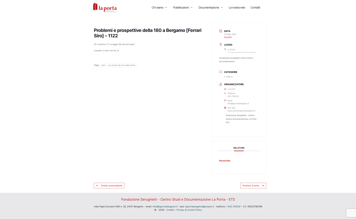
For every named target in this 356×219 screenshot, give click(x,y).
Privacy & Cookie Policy (189, 209)
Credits (170, 209)
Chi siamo (157, 7)
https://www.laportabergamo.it (241, 111)
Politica (229, 77)
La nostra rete (237, 7)
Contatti (255, 7)
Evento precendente (111, 185)
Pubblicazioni (181, 7)
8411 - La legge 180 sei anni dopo (118, 65)
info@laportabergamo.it (238, 103)
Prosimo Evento (251, 185)
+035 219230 (233, 206)
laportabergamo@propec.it (199, 206)
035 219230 (233, 96)
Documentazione (209, 7)
